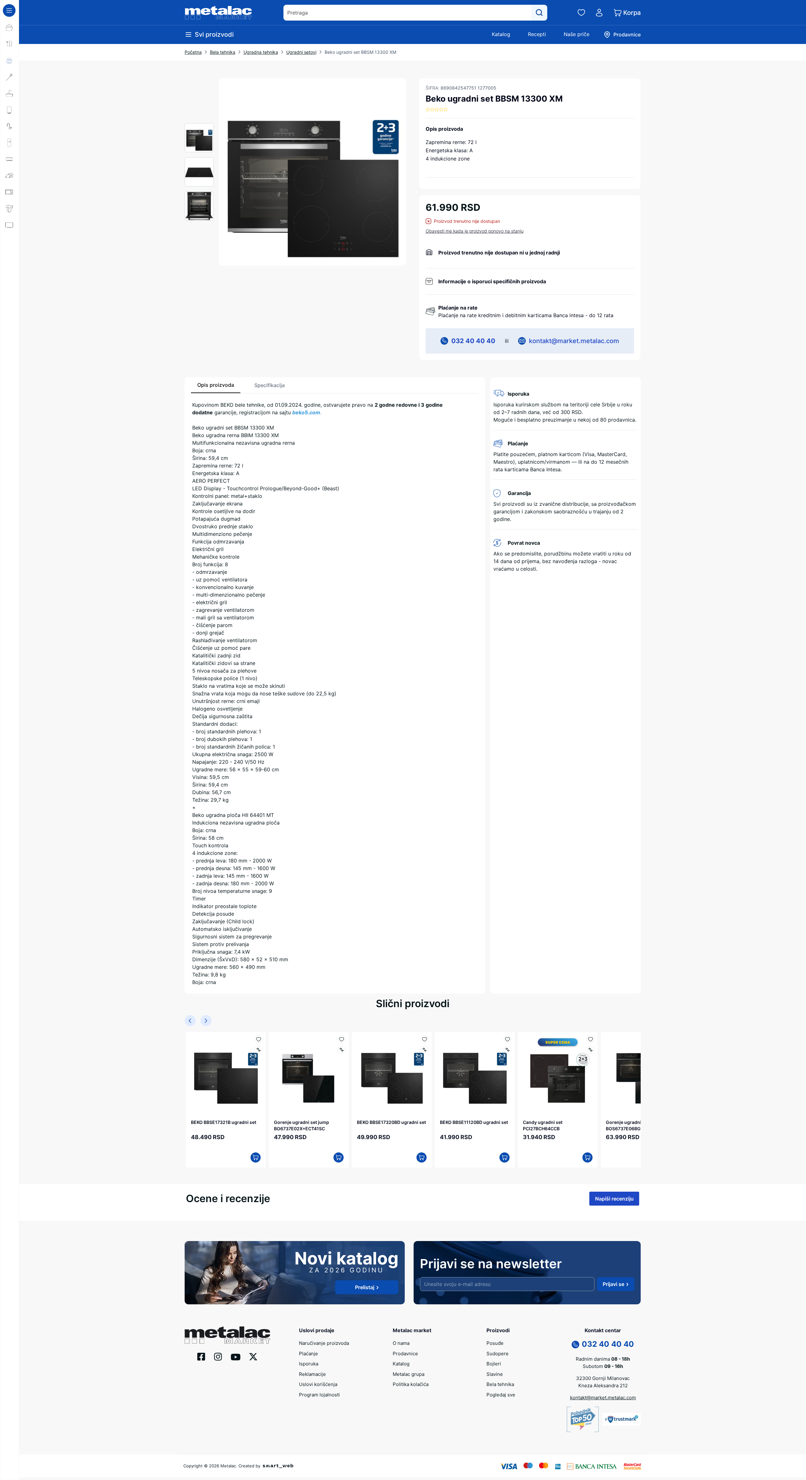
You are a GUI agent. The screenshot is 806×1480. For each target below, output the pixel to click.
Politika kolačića (410, 1384)
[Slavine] (9, 126)
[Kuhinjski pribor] (9, 77)
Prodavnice (405, 1354)
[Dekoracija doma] (9, 274)
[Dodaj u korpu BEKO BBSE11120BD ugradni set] (504, 1157)
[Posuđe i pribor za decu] (9, 60)
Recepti (537, 34)
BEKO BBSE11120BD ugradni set (474, 1122)
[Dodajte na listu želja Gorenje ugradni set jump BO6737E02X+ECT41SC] (342, 1039)
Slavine (494, 1374)
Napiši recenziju (614, 1198)
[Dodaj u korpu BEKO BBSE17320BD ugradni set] (421, 1157)
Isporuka (308, 1364)
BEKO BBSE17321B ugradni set (223, 1122)
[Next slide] (206, 1020)
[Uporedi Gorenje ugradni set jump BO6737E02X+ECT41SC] (342, 1050)
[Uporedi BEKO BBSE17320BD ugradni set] (424, 1050)
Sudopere (497, 1354)
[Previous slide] (190, 1020)
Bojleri (493, 1364)
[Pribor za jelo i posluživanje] (9, 44)
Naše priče (576, 34)
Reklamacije (312, 1374)
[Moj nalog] (599, 12)
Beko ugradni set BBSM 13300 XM (360, 52)
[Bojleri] (9, 110)
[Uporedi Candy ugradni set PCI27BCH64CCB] (590, 1050)
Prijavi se (613, 1284)
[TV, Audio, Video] (9, 225)
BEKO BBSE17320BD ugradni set (391, 1122)
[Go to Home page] (218, 12)
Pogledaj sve (500, 1395)
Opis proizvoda (215, 385)
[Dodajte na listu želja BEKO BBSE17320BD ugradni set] (424, 1039)
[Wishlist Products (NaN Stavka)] (581, 12)
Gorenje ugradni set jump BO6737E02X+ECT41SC (301, 1125)
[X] (253, 1356)
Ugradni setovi (301, 52)
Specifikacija (269, 385)
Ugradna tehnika (261, 52)
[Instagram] (218, 1356)
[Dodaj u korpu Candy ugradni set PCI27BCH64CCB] (587, 1157)
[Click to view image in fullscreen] (312, 172)
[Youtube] (235, 1356)
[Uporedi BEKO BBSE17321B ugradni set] (259, 1050)
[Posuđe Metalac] (9, 27)
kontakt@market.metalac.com (574, 341)
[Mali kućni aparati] (9, 176)
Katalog (501, 34)
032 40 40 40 (473, 341)
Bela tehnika (222, 52)
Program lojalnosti (319, 1395)
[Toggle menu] (9, 10)
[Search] (539, 13)
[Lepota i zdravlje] (9, 208)
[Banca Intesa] (592, 1466)
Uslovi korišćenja (318, 1384)
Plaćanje (308, 1354)
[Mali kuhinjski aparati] (9, 192)
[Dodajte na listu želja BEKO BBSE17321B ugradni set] (259, 1039)
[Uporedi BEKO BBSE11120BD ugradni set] (507, 1050)
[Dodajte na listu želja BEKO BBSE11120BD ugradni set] (507, 1039)
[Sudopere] (9, 93)
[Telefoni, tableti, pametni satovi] (9, 241)
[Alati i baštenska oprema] (9, 291)
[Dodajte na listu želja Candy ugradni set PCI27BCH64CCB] (590, 1039)
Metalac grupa (408, 1374)
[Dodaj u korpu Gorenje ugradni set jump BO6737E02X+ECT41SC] (338, 1157)
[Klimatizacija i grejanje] (9, 159)
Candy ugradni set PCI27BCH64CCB (542, 1125)
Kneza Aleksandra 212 (603, 1386)
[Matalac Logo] (227, 1334)
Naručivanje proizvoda (324, 1343)
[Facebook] (201, 1356)
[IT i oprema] (9, 258)
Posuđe (495, 1343)
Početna (193, 52)
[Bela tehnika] (9, 143)
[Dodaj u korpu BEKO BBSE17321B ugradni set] (256, 1157)
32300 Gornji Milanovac (603, 1378)
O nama (401, 1343)
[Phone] (575, 1344)
